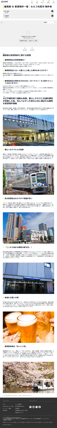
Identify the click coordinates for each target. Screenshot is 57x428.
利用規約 (17, 408)
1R (3, 75)
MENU (54, 2)
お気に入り (43, 1)
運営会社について (19, 412)
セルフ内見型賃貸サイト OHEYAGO (10, 395)
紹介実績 (5, 410)
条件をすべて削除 (33, 40)
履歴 (37, 2)
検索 (32, 2)
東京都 (20, 395)
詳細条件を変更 (23, 40)
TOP (4, 404)
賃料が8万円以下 (18, 75)
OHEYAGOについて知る (8, 406)
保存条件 (48, 1)
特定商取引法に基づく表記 (21, 410)
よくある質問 (18, 404)
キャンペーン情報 (7, 408)
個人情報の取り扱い (19, 406)
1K (6, 75)
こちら (20, 66)
